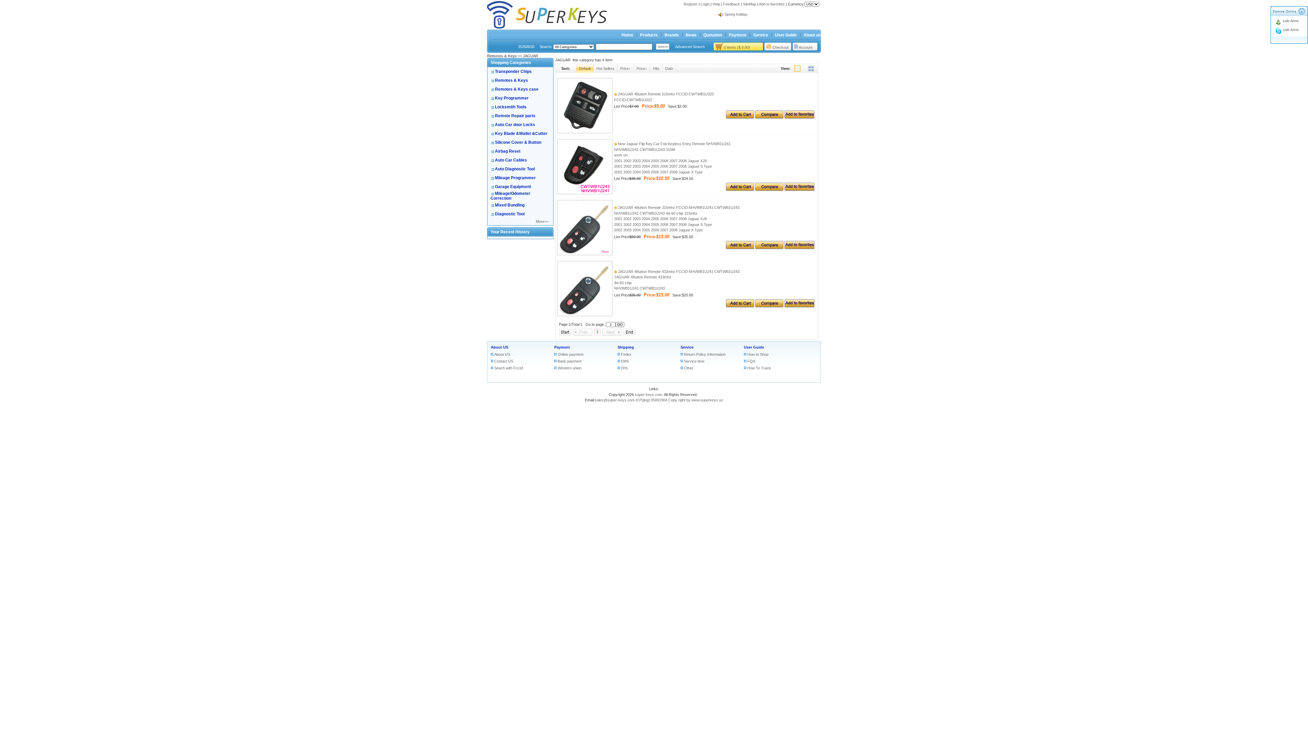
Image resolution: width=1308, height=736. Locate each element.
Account (805, 47)
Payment (737, 35)
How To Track (759, 368)
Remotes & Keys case (517, 89)
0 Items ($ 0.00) (737, 47)
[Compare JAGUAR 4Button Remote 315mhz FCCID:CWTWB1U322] (769, 117)
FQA (751, 361)
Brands (672, 35)
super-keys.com (648, 395)
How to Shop (757, 354)
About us (812, 35)
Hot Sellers (605, 68)
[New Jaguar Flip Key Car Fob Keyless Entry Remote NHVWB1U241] (584, 193)
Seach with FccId (508, 368)
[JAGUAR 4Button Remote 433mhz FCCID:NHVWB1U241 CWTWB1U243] (584, 315)
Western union (569, 368)
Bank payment (569, 361)
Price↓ (642, 68)
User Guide (786, 35)
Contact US (503, 361)
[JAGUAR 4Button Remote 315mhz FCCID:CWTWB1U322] (584, 132)
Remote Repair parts (515, 115)
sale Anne (1291, 21)
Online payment (570, 354)
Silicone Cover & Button (518, 142)
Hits (656, 68)
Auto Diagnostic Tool (515, 169)
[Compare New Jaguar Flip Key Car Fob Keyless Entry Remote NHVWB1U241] (769, 189)
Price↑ (625, 68)
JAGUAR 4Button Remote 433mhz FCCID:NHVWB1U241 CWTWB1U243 (678, 272)
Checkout (781, 47)
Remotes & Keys (511, 80)
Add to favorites (772, 4)
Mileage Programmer (515, 177)
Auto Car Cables (511, 160)
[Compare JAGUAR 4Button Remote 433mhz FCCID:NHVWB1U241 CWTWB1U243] (769, 306)
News (691, 35)
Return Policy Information (705, 354)
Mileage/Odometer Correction (510, 196)
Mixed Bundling (510, 205)
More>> (542, 221)
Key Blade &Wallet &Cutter (521, 133)
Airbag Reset (507, 151)
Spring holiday (736, 14)
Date (669, 68)
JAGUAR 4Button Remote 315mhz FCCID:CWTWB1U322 (665, 94)
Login (705, 4)
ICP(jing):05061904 (651, 400)
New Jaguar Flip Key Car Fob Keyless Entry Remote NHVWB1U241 (674, 144)
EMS (625, 361)
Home (627, 35)
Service (760, 35)
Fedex (626, 354)
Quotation (712, 35)
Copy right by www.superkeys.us (695, 400)
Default (585, 68)
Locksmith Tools (511, 107)
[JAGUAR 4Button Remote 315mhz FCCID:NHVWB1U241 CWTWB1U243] (584, 254)
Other (689, 368)
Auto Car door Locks (515, 124)
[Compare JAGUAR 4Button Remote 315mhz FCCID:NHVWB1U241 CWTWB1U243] (769, 248)
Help (716, 4)
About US (499, 347)
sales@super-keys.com (615, 400)
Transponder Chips (513, 71)
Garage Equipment (513, 186)
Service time (694, 361)
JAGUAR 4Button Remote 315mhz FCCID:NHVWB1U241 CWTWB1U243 (678, 207)
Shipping (626, 347)
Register (691, 4)
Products (649, 35)
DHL (624, 368)
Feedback (731, 4)
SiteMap (749, 4)
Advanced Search (690, 47)
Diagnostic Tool (510, 214)
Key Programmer (512, 98)
